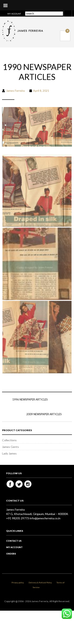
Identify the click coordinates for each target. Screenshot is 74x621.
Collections (9, 440)
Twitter (19, 484)
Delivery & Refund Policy (40, 582)
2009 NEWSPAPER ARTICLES (44, 414)
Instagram (28, 484)
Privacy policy (18, 582)
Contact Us (14, 540)
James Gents (10, 447)
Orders (11, 553)
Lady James (9, 453)
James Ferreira (15, 90)
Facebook (10, 484)
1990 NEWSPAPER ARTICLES (37, 72)
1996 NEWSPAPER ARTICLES (30, 399)
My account (14, 13)
